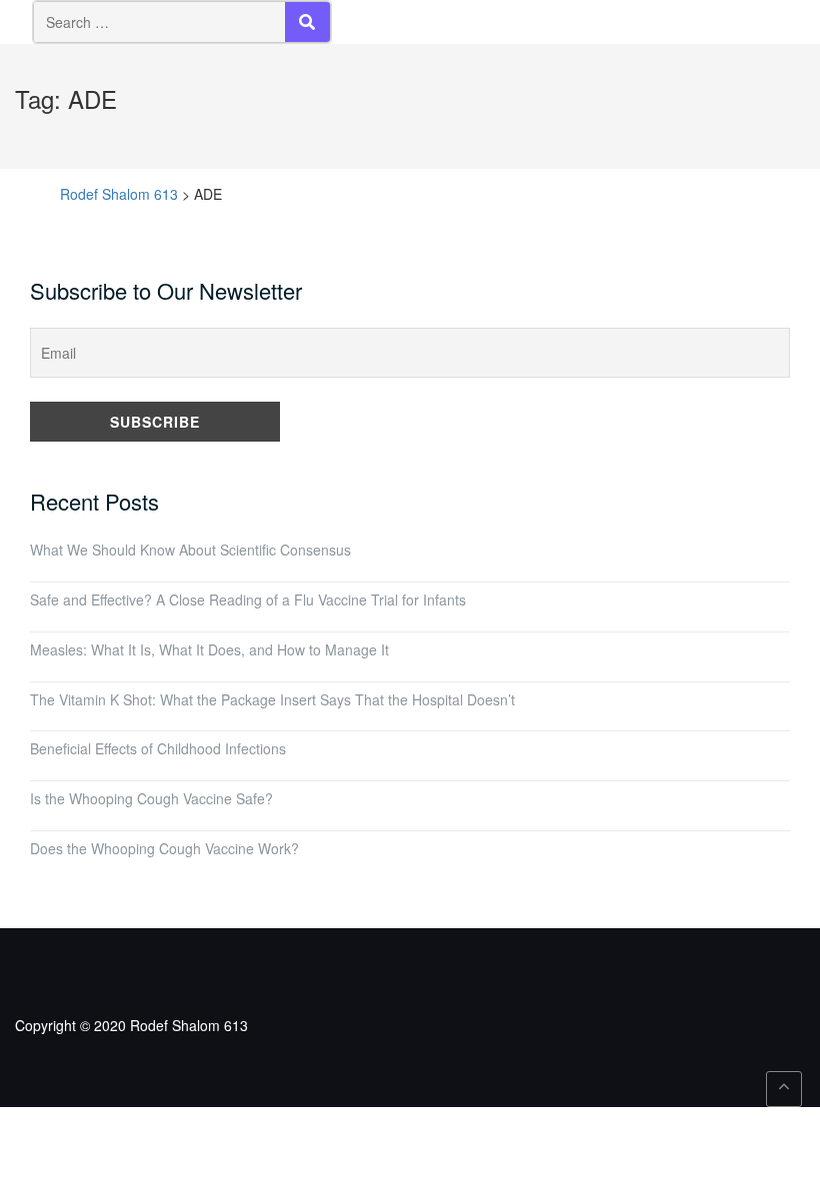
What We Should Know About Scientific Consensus (190, 550)
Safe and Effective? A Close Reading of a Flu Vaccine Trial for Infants (248, 599)
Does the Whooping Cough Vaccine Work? (164, 848)
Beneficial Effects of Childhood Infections (158, 748)
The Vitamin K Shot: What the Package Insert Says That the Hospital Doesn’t (272, 699)
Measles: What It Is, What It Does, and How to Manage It (209, 649)
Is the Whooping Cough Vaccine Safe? (151, 798)
